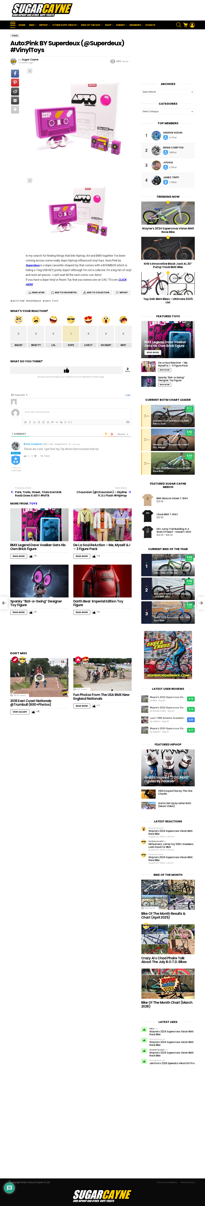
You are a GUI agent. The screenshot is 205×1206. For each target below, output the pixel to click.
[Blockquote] (52, 422)
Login (128, 395)
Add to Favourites (66, 292)
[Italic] (30, 422)
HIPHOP (43, 25)
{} (65, 422)
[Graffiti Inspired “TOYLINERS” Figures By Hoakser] (168, 767)
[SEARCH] (178, 25)
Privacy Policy (188, 1182)
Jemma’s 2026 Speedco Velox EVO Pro (171, 1063)
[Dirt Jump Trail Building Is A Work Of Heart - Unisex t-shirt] (147, 532)
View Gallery (20, 711)
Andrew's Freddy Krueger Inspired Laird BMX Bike (172, 595)
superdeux (34, 301)
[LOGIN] (192, 25)
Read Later (38, 292)
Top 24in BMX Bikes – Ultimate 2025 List (168, 300)
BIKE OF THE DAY (90, 25)
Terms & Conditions (167, 1182)
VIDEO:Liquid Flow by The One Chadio (175, 792)
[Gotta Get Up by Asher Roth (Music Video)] (148, 805)
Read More (19, 556)
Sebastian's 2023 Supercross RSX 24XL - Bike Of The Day (171, 571)
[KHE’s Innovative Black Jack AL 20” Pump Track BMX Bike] (168, 248)
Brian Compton (33, 444)
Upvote (66, 370)
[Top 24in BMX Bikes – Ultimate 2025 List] (168, 283)
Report (124, 292)
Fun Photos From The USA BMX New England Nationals (101, 696)
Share (29, 71)
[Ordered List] (43, 422)
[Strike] (39, 422)
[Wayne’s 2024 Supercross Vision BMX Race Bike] (168, 213)
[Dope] (22, 659)
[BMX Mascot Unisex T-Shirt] (147, 500)
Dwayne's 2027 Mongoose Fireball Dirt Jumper (171, 446)
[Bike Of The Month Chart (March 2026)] (168, 984)
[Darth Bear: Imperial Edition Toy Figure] (102, 581)
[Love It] (85, 659)
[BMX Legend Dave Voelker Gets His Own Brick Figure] (39, 524)
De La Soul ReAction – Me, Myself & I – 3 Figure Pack (101, 547)
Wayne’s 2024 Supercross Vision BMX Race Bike (168, 230)
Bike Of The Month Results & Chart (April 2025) (163, 915)
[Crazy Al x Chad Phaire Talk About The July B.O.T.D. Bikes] (168, 939)
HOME (22, 25)
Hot (78, 659)
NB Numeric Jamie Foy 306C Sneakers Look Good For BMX (170, 845)
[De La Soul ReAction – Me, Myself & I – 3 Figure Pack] (102, 524)
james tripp (171, 177)
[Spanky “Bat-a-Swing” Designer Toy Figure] (39, 581)
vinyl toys (51, 301)
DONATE (150, 25)
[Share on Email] (15, 101)
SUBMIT (120, 25)
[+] (70, 422)
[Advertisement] (136, 10)
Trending (15, 659)
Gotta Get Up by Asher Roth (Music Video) (174, 805)
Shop (108, 25)
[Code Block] (57, 422)
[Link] (61, 422)
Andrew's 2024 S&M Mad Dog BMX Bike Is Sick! (171, 422)
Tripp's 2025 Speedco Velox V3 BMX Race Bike (172, 469)
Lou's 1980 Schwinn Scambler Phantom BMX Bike (167, 718)
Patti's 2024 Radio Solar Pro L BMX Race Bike (172, 619)
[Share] (79, 212)
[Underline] (34, 422)
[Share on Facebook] (15, 74)
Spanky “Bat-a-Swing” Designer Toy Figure (36, 603)
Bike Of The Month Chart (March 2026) (166, 1004)
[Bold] (25, 422)
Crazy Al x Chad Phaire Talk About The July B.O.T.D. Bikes (164, 960)
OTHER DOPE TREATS (64, 25)
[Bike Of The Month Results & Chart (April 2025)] (168, 895)
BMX (31, 25)
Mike (151, 1028)
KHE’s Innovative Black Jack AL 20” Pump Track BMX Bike (168, 265)
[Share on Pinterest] (15, 83)
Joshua (168, 162)
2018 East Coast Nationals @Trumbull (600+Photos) (30, 702)
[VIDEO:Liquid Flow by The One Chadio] (148, 794)
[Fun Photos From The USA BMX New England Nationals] (102, 674)
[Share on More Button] (15, 109)
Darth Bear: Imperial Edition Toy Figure (98, 603)
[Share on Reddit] (15, 92)
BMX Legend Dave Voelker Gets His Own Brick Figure (38, 547)
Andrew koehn (172, 132)
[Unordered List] (48, 422)
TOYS (33, 503)
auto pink (18, 301)
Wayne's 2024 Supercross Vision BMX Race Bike (167, 697)
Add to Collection (98, 292)
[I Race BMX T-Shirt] (147, 516)
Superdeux (33, 265)
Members (135, 25)
